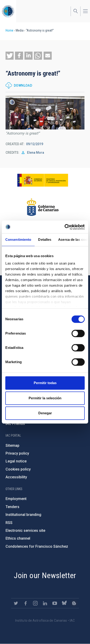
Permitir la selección (45, 398)
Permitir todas (45, 383)
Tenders (12, 507)
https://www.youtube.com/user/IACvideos (55, 603)
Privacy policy (17, 453)
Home (9, 30)
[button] (10, 56)
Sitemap (12, 445)
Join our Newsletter (45, 575)
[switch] (78, 333)
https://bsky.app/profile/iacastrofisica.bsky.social (64, 603)
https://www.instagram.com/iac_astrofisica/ (35, 603)
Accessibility (16, 477)
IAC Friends (15, 423)
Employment (16, 499)
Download (23, 85)
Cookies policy (18, 469)
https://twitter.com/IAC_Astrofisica (16, 603)
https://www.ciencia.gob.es (42, 180)
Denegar (45, 413)
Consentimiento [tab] (18, 239)
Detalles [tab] (44, 239)
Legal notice (16, 461)
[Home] (8, 11)
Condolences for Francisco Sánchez (37, 546)
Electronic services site (25, 530)
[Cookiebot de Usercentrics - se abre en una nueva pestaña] (65, 227)
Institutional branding (23, 514)
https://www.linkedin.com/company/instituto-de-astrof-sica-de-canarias (45, 603)
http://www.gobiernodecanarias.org (43, 207)
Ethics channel (18, 538)
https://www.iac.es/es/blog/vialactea (74, 603)
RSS (9, 522)
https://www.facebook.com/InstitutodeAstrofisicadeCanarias (25, 603)
